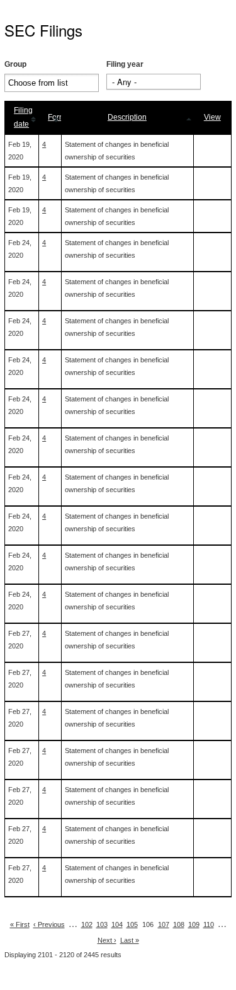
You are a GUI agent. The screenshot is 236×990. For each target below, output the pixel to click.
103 (102, 924)
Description (127, 117)
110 (208, 924)
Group (15, 64)
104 (117, 924)
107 (163, 924)
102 (87, 924)
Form (56, 117)
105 (132, 924)
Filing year (124, 64)
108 (178, 924)
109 (193, 924)
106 (148, 924)
